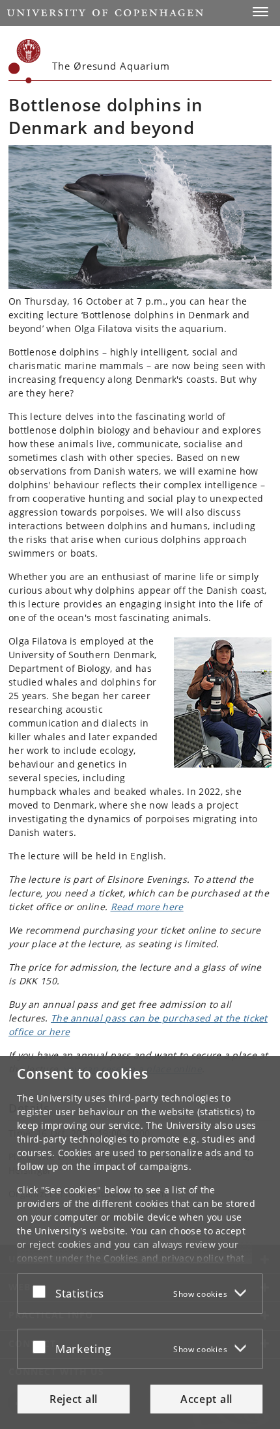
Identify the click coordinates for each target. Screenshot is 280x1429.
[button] (260, 11)
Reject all (73, 1399)
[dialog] (140, 1242)
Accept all (206, 1399)
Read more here (147, 906)
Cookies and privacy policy (163, 1258)
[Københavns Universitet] (24, 61)
